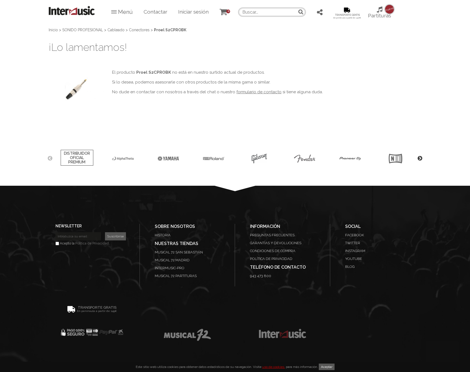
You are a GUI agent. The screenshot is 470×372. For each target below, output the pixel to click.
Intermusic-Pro (169, 268)
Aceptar (326, 367)
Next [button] (420, 158)
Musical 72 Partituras (176, 276)
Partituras (379, 12)
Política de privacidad (271, 259)
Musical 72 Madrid (172, 260)
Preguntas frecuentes (272, 235)
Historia (163, 235)
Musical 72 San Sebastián (179, 252)
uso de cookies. (273, 367)
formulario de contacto (259, 91)
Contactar (155, 12)
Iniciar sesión (193, 12)
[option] (77, 158)
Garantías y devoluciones (275, 243)
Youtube (353, 259)
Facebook (354, 235)
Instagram (355, 251)
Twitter (352, 243)
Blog (350, 267)
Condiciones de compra (272, 251)
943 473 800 (260, 276)
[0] (223, 13)
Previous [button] (50, 158)
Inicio (53, 30)
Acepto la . (84, 243)
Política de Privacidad (92, 243)
